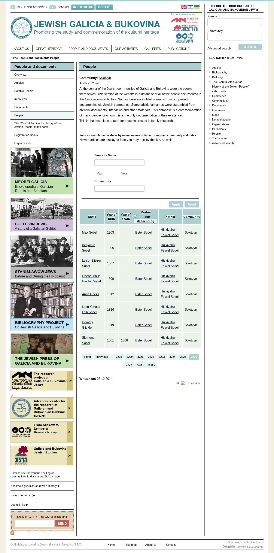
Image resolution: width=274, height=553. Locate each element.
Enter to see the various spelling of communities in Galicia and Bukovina (33, 474)
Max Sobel (89, 232)
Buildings (217, 77)
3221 (140, 356)
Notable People (23, 90)
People (18, 115)
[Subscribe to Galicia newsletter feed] (12, 533)
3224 (173, 356)
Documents (21, 107)
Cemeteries (219, 96)
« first (87, 356)
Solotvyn (105, 78)
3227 (129, 365)
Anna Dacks (90, 294)
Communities (220, 100)
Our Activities (126, 49)
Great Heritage (49, 49)
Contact (171, 544)
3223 (162, 356)
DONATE (104, 7)
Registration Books (26, 135)
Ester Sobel (143, 232)
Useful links (18, 504)
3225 (183, 356)
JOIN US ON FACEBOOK (32, 7)
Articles (19, 82)
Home (14, 58)
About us (21, 49)
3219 (119, 356)
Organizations (22, 143)
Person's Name (105, 155)
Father (170, 216)
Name (92, 216)
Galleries (152, 49)
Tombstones (219, 138)
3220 (130, 356)
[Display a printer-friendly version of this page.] (178, 383)
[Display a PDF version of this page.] (190, 383)
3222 (151, 356)
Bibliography (219, 72)
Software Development (249, 547)
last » (151, 365)
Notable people (221, 119)
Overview (20, 74)
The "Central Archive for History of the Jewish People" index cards (37, 125)
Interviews (20, 99)
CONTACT (63, 7)
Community (215, 31)
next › (140, 365)
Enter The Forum (21, 495)
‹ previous (102, 356)
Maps (215, 114)
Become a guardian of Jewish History (34, 485)
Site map (131, 544)
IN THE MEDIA (83, 7)
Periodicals (219, 129)
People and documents (88, 49)
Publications (178, 49)
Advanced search (219, 48)
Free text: (213, 16)
